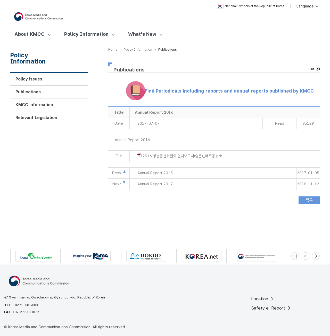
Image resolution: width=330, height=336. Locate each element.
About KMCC (29, 34)
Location (260, 298)
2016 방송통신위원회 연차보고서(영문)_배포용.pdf (182, 156)
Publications (28, 91)
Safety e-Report (268, 308)
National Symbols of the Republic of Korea (254, 6)
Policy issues (28, 79)
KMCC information (34, 104)
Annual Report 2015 (155, 173)
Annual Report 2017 (155, 184)
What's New (142, 34)
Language (305, 6)
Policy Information (86, 34)
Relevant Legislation (36, 117)
